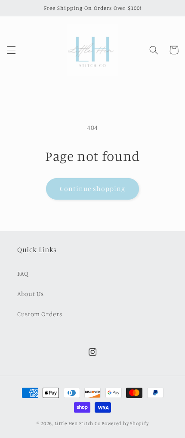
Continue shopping (93, 189)
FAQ (23, 273)
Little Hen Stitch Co (78, 423)
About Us (30, 293)
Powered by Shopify (125, 423)
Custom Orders (39, 314)
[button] (11, 50)
